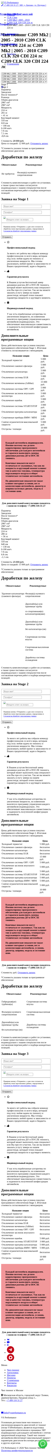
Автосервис (13, 1372)
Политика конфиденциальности (17, 1450)
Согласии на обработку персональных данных (19, 231)
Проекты (11, 1378)
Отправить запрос (39, 143)
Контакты (12, 1383)
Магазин (11, 1375)
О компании (13, 64)
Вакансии (12, 1385)
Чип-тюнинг (13, 1370)
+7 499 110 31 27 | (24, 5)
